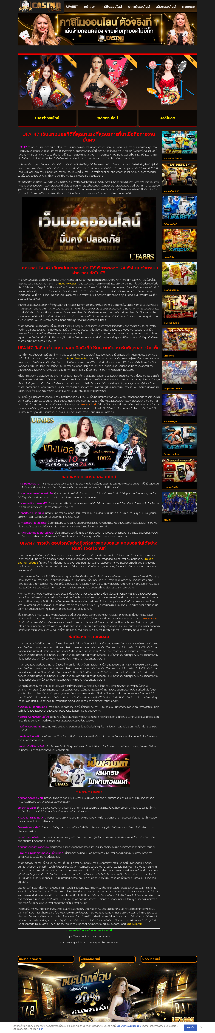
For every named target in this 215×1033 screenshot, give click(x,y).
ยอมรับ (190, 1027)
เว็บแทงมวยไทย (171, 454)
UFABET (72, 6)
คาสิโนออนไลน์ (112, 6)
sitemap (188, 6)
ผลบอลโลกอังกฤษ (172, 158)
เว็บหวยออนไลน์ (171, 323)
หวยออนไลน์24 (171, 487)
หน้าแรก (89, 6)
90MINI (167, 520)
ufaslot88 (169, 355)
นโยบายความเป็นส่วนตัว (129, 1026)
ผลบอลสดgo (170, 421)
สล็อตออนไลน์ (166, 6)
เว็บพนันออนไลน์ (171, 290)
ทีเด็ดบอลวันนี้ (170, 224)
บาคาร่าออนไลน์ (139, 6)
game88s (169, 257)
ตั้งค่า (42, 1029)
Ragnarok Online (173, 388)
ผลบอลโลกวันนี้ (171, 191)
